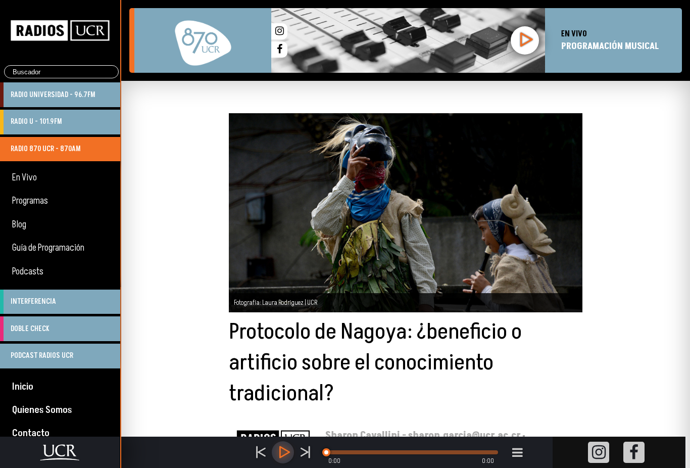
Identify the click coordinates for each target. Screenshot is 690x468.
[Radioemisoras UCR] (60, 56)
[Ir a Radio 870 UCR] (202, 40)
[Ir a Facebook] (279, 49)
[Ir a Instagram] (279, 31)
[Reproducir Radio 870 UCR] (525, 40)
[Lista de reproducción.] (517, 452)
